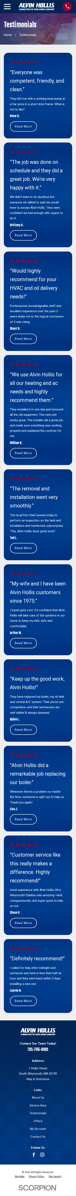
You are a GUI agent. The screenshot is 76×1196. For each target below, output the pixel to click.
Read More (23, 126)
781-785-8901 (37, 1049)
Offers (38, 1121)
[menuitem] (20, 1176)
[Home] (37, 6)
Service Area (38, 1105)
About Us (38, 1097)
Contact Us (37, 1137)
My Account (38, 1129)
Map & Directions (38, 1079)
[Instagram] (42, 1155)
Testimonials (37, 1113)
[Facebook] (34, 1155)
